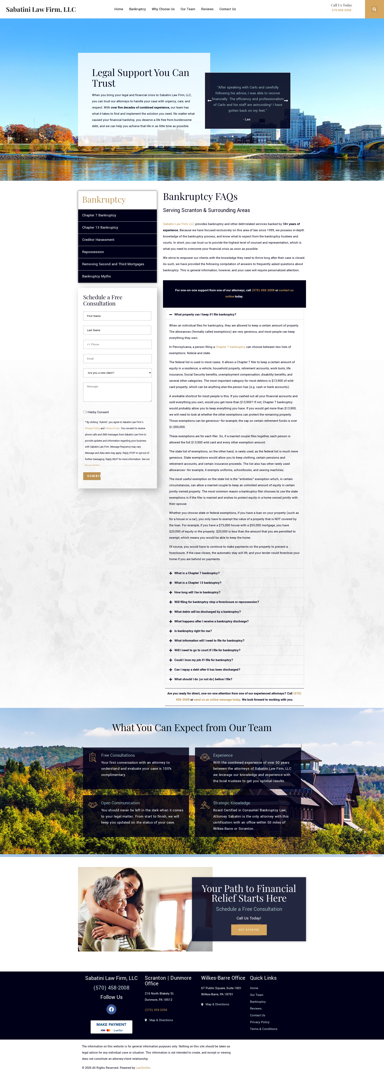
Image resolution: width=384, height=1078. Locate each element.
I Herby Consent (98, 412)
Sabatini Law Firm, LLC (41, 9)
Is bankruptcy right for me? (193, 631)
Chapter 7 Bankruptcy (99, 215)
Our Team (188, 9)
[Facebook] (111, 1009)
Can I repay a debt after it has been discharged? (207, 669)
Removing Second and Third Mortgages (113, 264)
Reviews (207, 9)
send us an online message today (217, 699)
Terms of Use (112, 428)
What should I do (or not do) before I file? (203, 679)
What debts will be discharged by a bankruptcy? (207, 612)
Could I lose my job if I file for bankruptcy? (203, 660)
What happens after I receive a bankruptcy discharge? (211, 621)
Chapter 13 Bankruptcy (100, 227)
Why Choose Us (163, 9)
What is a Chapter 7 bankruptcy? (197, 573)
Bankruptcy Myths (96, 276)
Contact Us (227, 9)
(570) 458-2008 (263, 290)
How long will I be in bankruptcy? (197, 592)
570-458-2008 (341, 10)
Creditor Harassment (98, 239)
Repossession (93, 251)
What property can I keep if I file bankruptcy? (205, 314)
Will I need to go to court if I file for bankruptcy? (207, 650)
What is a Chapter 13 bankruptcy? (198, 583)
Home (118, 9)
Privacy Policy (92, 428)
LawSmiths (143, 1068)
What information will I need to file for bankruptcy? (209, 640)
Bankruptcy (137, 9)
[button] (374, 9)
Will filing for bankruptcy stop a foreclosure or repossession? (216, 602)
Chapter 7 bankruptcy (230, 347)
